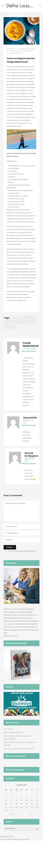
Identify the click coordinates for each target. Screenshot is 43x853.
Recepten (24, 51)
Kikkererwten (21, 322)
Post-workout (13, 51)
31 (11, 810)
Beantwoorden (29, 351)
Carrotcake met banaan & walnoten (19, 748)
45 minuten (24, 49)
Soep (31, 51)
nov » (32, 814)
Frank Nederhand (31, 344)
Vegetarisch (10, 327)
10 (11, 800)
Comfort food (28, 318)
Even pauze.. (9, 729)
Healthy (8, 322)
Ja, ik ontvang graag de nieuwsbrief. (21, 551)
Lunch (32, 49)
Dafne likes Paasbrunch (13, 732)
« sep (11, 814)
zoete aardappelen (27, 166)
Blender (15, 318)
